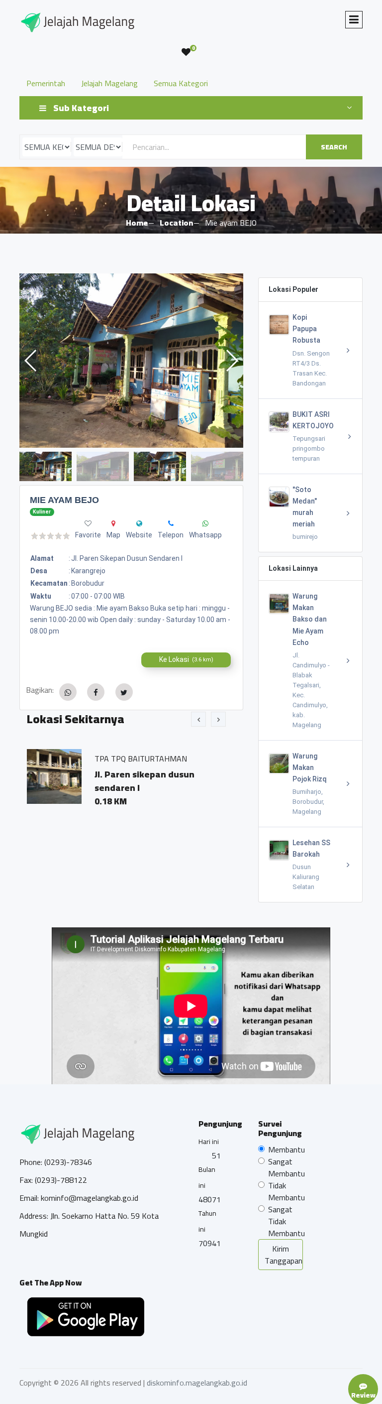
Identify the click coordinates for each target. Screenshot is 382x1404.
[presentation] (198, 719)
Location (176, 223)
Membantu (286, 1149)
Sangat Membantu (286, 1167)
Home (137, 223)
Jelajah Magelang (109, 83)
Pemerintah (45, 83)
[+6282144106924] (171, 523)
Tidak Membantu (286, 1191)
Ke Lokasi (186, 659)
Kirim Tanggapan (283, 1254)
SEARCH (334, 146)
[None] (139, 523)
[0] (186, 52)
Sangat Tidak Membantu (286, 1221)
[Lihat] (131, 360)
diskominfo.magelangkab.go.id (197, 1382)
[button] (231, 361)
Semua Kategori (181, 83)
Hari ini (208, 1141)
